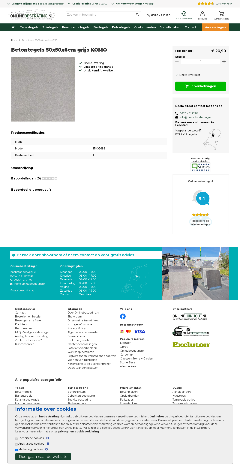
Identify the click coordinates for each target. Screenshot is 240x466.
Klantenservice (24, 344)
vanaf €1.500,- (90, 3)
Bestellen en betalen (28, 316)
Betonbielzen (129, 391)
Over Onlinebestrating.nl (83, 312)
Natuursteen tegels (28, 403)
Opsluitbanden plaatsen (83, 367)
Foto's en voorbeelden (82, 348)
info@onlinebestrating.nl (196, 117)
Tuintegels (50, 27)
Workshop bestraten (81, 352)
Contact (190, 27)
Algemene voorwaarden (83, 332)
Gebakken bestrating (81, 395)
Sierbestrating (77, 403)
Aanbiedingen (215, 27)
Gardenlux (126, 354)
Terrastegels (29, 27)
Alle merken (128, 366)
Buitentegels (23, 395)
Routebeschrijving (22, 290)
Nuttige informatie (80, 324)
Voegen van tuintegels (82, 360)
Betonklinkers (77, 391)
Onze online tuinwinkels (83, 320)
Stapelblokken (170, 27)
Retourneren (23, 328)
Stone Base (127, 362)
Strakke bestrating (79, 399)
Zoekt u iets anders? (28, 340)
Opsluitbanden (145, 27)
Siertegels (100, 27)
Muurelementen (131, 387)
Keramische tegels (75, 27)
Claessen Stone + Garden (136, 358)
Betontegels (121, 27)
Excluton (48, 3)
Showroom (75, 316)
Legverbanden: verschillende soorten (92, 356)
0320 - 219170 (189, 113)
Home (14, 40)
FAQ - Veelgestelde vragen (32, 332)
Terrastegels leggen (185, 403)
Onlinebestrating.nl (132, 350)
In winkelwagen (203, 86)
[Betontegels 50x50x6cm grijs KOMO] (43, 90)
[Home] (31, 14)
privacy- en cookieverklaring (78, 431)
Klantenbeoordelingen (82, 344)
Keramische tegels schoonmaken (89, 363)
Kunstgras (179, 395)
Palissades (127, 399)
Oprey (124, 346)
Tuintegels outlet (183, 399)
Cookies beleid (77, 336)
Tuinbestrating (78, 387)
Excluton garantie (79, 340)
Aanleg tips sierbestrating (31, 336)
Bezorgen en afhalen (29, 320)
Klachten (21, 324)
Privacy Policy (77, 328)
